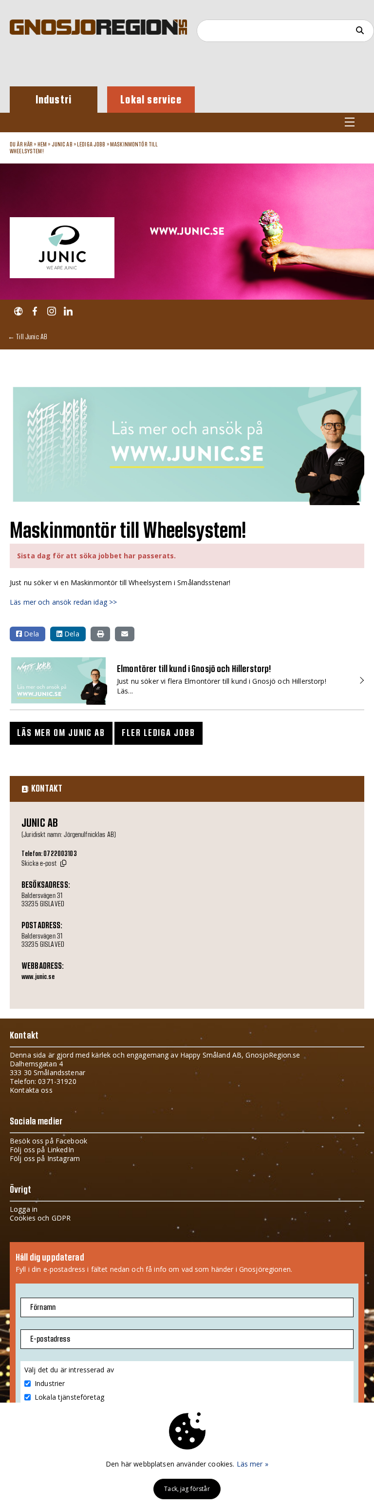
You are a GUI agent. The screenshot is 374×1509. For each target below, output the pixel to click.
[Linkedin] (68, 312)
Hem (42, 144)
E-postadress (50, 1339)
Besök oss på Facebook (48, 1140)
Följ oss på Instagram (45, 1158)
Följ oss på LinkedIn (42, 1149)
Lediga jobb (91, 144)
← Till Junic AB (27, 336)
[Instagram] (51, 312)
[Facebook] (35, 312)
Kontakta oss (31, 1090)
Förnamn (43, 1307)
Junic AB (62, 144)
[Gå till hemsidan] (18, 312)
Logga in (23, 1209)
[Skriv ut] (100, 634)
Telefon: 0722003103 (49, 854)
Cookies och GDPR (40, 1218)
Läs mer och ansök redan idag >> (63, 602)
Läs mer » (252, 1463)
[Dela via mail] (124, 634)
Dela (30, 633)
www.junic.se (38, 977)
